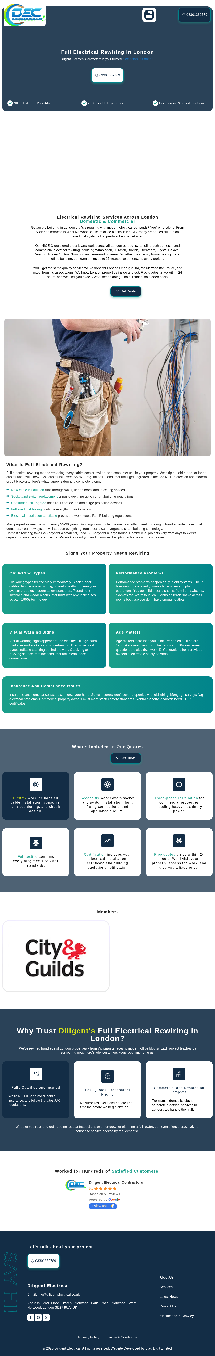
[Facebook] (30, 1317)
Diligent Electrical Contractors (116, 1182)
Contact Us (168, 1306)
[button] (149, 15)
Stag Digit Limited (158, 1348)
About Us (166, 1277)
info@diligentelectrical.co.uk (59, 1294)
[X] (46, 1317)
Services (166, 1287)
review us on (100, 1206)
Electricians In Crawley (177, 1316)
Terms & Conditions (122, 1337)
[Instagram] (38, 1317)
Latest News (169, 1296)
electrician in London (137, 59)
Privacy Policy (88, 1337)
